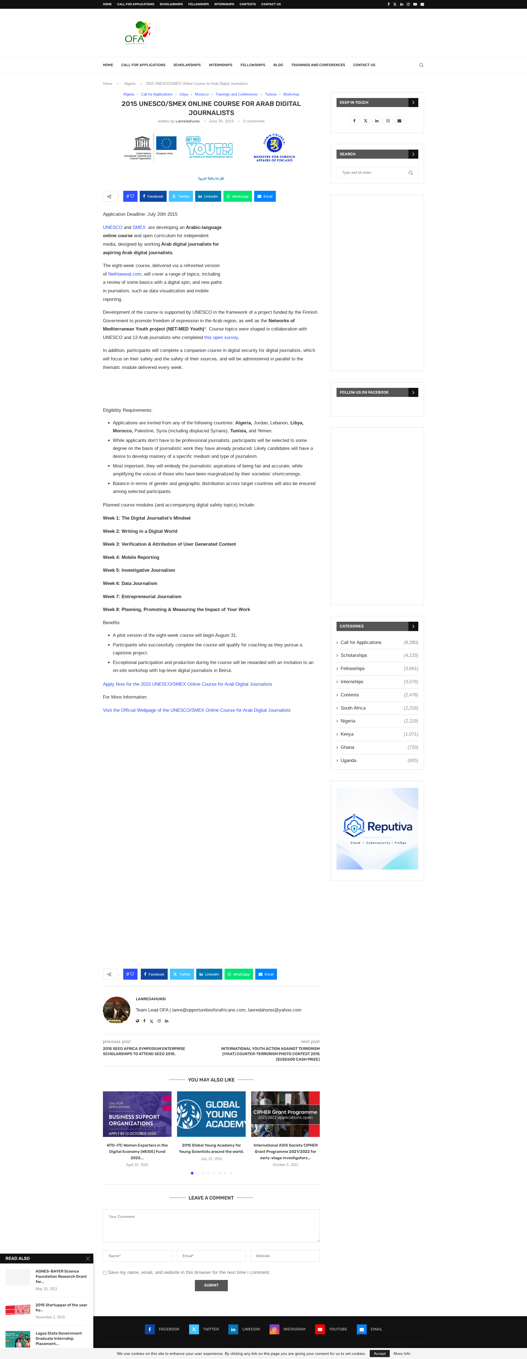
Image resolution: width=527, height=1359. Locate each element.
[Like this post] (132, 196)
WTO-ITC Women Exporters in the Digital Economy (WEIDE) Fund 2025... (137, 1151)
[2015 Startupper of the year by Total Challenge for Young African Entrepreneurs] (17, 1311)
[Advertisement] (324, 32)
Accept (380, 1353)
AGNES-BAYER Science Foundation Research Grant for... (61, 1276)
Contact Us (271, 4)
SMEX (139, 227)
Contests (248, 4)
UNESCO (112, 227)
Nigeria (379, 721)
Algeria (129, 84)
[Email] (422, 4)
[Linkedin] (401, 4)
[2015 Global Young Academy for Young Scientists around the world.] (211, 1114)
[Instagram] (408, 4)
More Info (402, 1353)
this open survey (221, 337)
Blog (278, 65)
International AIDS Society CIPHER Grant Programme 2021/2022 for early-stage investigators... (286, 1151)
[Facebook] (388, 4)
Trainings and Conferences (318, 65)
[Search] (421, 65)
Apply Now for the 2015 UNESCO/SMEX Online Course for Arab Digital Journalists (187, 684)
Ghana (379, 747)
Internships (224, 4)
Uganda (379, 760)
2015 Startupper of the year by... (61, 1308)
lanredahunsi (188, 121)
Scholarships (171, 4)
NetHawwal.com (124, 274)
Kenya (379, 734)
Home (107, 4)
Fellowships (198, 4)
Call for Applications (135, 4)
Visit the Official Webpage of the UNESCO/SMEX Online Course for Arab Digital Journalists (197, 710)
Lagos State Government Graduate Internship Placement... (59, 1338)
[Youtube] (415, 4)
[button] (110, 1132)
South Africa (379, 708)
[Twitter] (395, 4)
